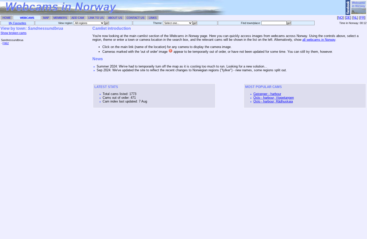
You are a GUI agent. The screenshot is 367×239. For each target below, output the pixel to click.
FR (362, 18)
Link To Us (96, 17)
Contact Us (135, 17)
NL (355, 18)
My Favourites (17, 23)
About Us (115, 17)
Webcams (27, 17)
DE (348, 18)
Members (60, 17)
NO (340, 18)
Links (153, 17)
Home (6, 17)
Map (46, 17)
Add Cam (77, 17)
